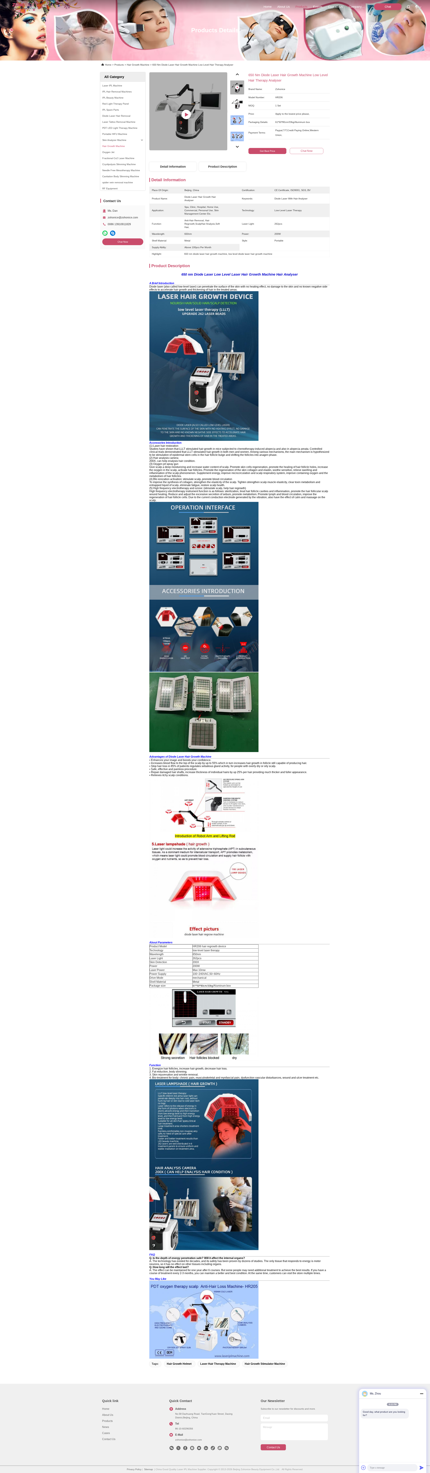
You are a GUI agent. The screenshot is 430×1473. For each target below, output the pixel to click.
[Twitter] (178, 1449)
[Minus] (422, 1394)
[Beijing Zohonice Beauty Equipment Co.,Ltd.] (23, 7)
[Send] (421, 1467)
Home (268, 6)
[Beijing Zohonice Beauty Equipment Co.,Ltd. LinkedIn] (206, 1449)
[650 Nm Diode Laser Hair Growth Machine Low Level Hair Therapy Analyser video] (188, 111)
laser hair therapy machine (218, 1363)
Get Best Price (267, 151)
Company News (357, 6)
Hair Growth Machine (138, 64)
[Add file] (363, 1467)
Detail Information (173, 166)
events (317, 6)
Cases (106, 1433)
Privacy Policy (134, 1469)
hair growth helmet (179, 1363)
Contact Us (108, 1439)
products (301, 6)
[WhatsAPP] (105, 233)
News (105, 1427)
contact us (335, 6)
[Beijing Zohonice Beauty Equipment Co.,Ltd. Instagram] (192, 1449)
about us (283, 6)
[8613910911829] (219, 1449)
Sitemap (148, 1469)
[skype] (113, 233)
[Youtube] (199, 1449)
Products (119, 64)
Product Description (222, 166)
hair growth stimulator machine (265, 1363)
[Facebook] (185, 1449)
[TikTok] (212, 1449)
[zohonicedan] (226, 1449)
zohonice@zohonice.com (123, 217)
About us (107, 1414)
